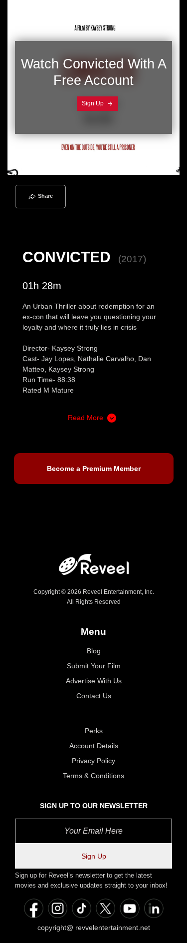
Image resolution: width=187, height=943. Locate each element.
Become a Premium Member (94, 468)
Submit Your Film (94, 666)
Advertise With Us (94, 681)
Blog (94, 651)
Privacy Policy (93, 761)
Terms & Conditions (93, 776)
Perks (94, 731)
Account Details (93, 746)
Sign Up (93, 103)
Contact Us (93, 696)
